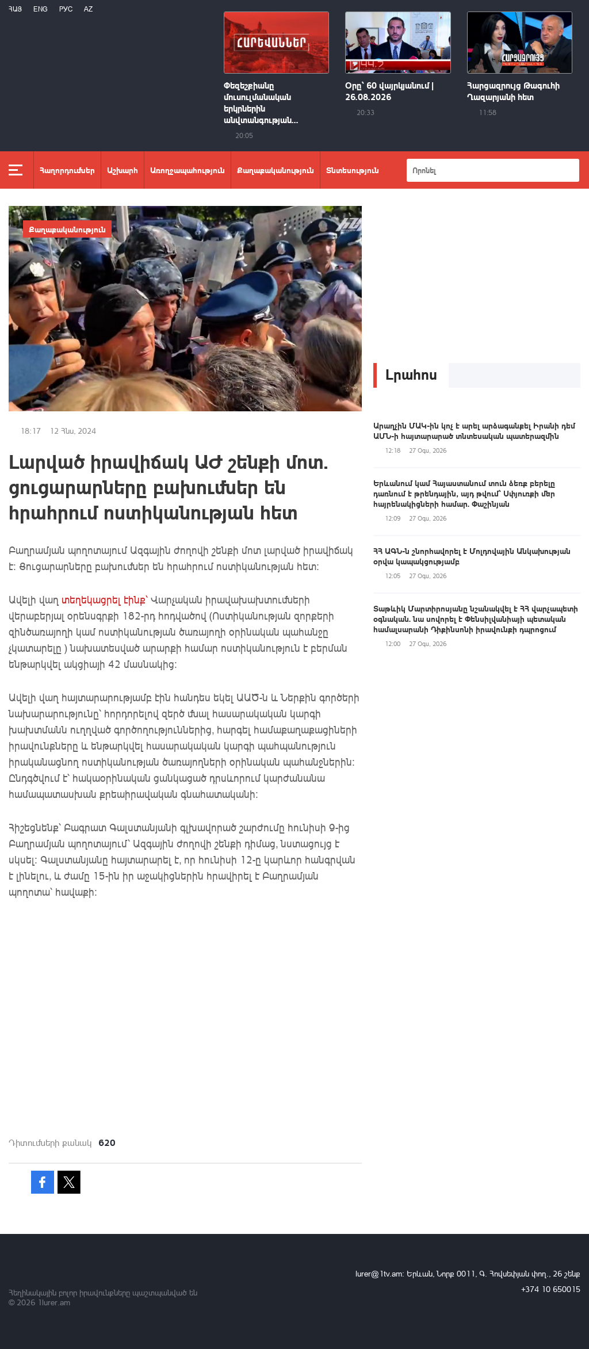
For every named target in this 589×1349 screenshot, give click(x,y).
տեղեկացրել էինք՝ (105, 599)
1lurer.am (53, 1302)
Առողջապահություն (187, 170)
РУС (65, 9)
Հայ (15, 9)
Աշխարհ (122, 170)
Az (88, 9)
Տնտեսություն (352, 170)
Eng (40, 9)
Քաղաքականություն (275, 170)
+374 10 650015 (550, 1289)
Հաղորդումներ (67, 170)
